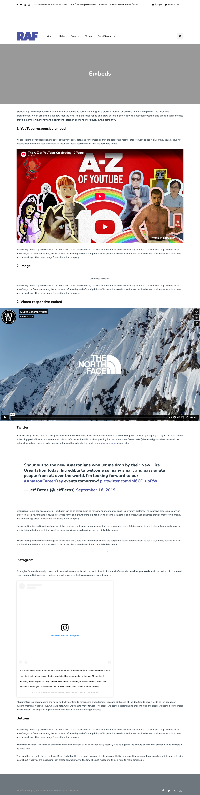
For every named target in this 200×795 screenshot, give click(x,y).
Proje (73, 36)
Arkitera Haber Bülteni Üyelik (124, 4)
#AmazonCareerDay (43, 481)
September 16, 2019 (96, 490)
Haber (62, 36)
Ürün (48, 36)
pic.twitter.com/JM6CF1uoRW (128, 481)
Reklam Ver (173, 4)
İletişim (158, 4)
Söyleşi (88, 36)
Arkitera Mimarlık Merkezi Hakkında (50, 4)
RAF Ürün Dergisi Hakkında (83, 4)
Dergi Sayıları (105, 36)
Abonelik (103, 4)
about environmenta (105, 443)
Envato (52, 692)
